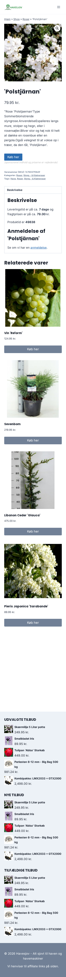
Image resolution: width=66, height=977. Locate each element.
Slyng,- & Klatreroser (34, 175)
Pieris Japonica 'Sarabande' (26, 606)
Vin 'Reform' (13, 333)
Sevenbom (12, 424)
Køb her (13, 157)
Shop (16, 19)
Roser (26, 19)
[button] (57, 28)
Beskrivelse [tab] (14, 190)
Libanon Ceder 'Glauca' (22, 515)
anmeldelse (38, 247)
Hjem (7, 19)
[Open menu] (58, 7)
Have (13, 178)
